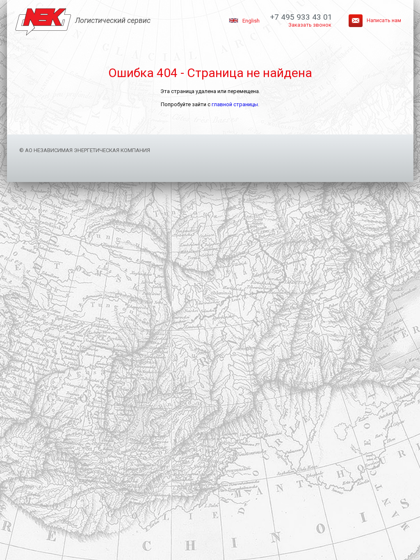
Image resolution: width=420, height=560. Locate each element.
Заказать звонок (309, 24)
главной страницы (235, 104)
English (251, 21)
